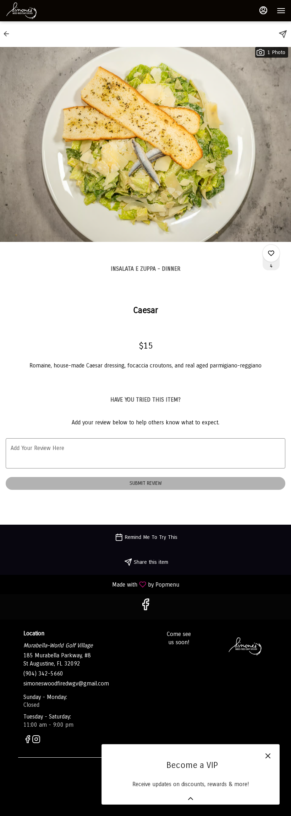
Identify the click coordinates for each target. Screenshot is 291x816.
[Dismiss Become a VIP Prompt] (267, 755)
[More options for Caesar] (271, 253)
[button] (8, 34)
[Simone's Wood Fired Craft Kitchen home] (38, 11)
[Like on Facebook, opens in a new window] (145, 607)
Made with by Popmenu (92, 584)
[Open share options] (283, 34)
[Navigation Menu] (281, 11)
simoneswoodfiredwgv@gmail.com (66, 683)
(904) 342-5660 (43, 673)
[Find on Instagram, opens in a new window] (36, 741)
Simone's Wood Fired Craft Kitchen (245, 646)
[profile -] (263, 10)
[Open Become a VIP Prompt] (190, 798)
